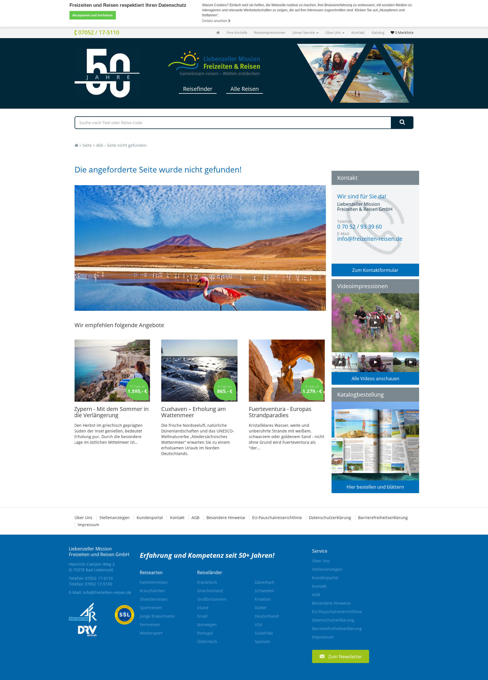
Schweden (264, 590)
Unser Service (304, 32)
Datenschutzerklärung (330, 517)
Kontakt (358, 32)
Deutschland (267, 616)
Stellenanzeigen (114, 517)
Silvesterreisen (154, 599)
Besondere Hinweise (225, 517)
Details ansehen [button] (215, 21)
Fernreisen (150, 624)
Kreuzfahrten (152, 590)
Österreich (207, 641)
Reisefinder (197, 89)
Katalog (378, 32)
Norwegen (207, 624)
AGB (195, 517)
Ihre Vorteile (236, 32)
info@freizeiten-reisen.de (107, 592)
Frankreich (207, 582)
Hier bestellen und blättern (375, 487)
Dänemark (264, 582)
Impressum (88, 524)
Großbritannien (211, 599)
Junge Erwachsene (157, 616)
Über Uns (333, 32)
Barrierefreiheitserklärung (383, 517)
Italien (261, 607)
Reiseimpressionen (270, 32)
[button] (340, 656)
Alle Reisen (244, 89)
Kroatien (263, 599)
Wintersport (151, 633)
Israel (202, 616)
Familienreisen (154, 582)
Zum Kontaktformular (375, 270)
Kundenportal (150, 517)
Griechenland (210, 590)
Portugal (205, 633)
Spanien (262, 641)
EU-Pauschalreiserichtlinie (277, 517)
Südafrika (264, 633)
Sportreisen (151, 607)
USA (258, 624)
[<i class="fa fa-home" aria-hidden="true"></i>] (218, 32)
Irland (202, 607)
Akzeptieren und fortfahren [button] (92, 15)
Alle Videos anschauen (375, 378)
